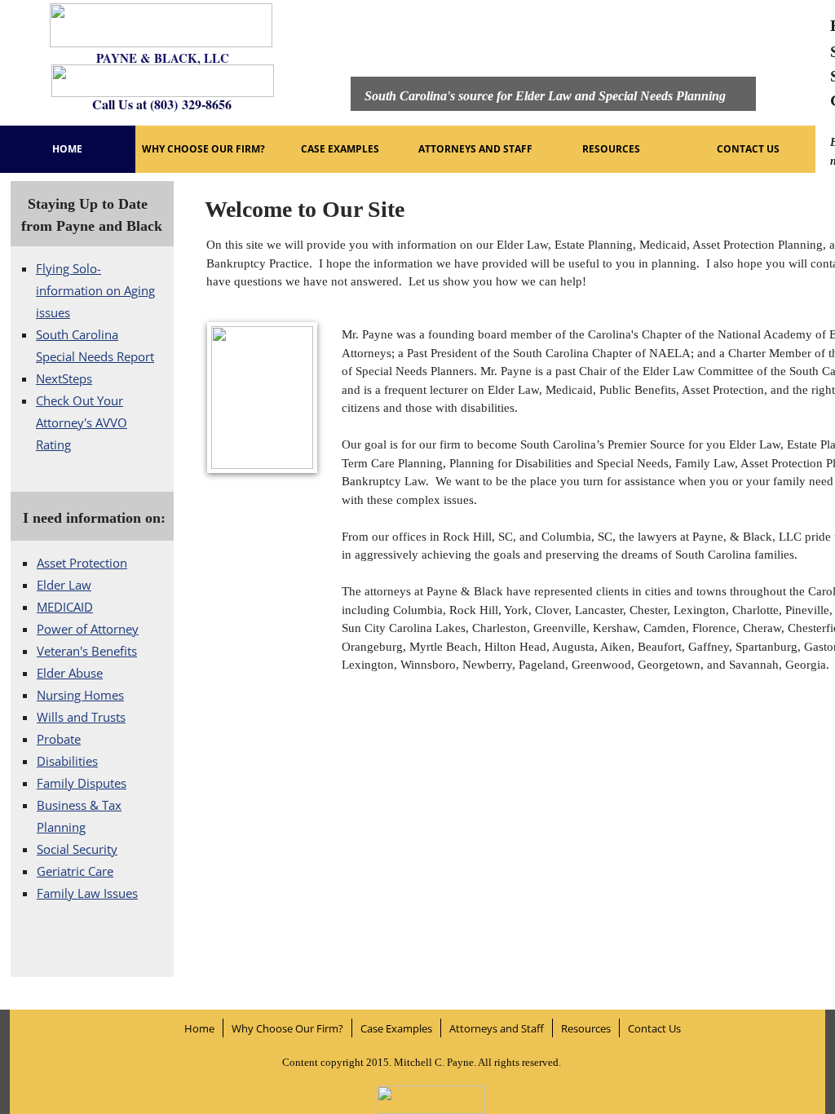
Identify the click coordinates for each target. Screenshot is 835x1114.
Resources (611, 149)
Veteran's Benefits (87, 651)
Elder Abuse (70, 673)
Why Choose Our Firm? (203, 149)
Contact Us (748, 149)
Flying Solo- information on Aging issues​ (95, 290)
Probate (59, 739)
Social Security (77, 849)
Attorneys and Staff (475, 149)
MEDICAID (65, 607)
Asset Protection (82, 563)
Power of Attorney (88, 629)
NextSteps (64, 378)
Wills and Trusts (81, 717)
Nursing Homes (80, 695)
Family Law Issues (87, 893)
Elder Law (64, 585)
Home (67, 149)
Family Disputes (81, 783)
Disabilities (67, 761)
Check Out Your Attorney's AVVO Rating (81, 422)
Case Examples (340, 149)
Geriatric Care (75, 871)
